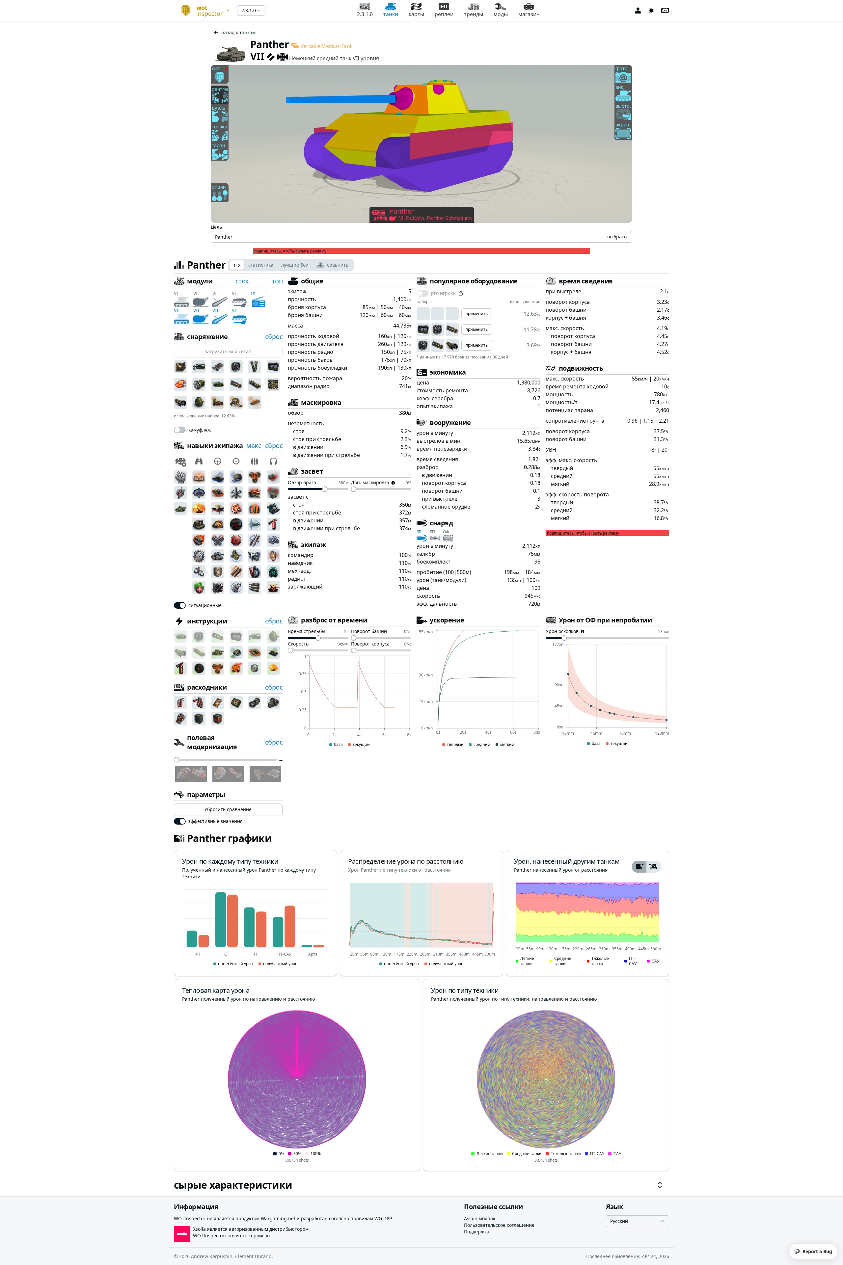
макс (253, 445)
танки (390, 14)
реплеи (444, 14)
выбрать (617, 236)
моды (501, 14)
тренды (473, 14)
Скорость (298, 644)
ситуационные (205, 605)
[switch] (180, 430)
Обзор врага (302, 483)
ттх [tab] (236, 265)
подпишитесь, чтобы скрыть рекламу (290, 251)
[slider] (176, 759)
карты (416, 14)
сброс (274, 336)
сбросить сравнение (228, 809)
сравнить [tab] (337, 265)
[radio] (639, 867)
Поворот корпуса (370, 644)
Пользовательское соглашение (499, 1225)
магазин (529, 14)
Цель (216, 227)
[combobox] (202, 10)
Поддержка (476, 1231)
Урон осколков (562, 631)
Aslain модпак (479, 1218)
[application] (349, 701)
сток (242, 281)
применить (477, 313)
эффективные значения (215, 821)
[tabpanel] (421, 734)
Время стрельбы (306, 631)
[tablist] (291, 265)
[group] (646, 867)
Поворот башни (369, 631)
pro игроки (443, 293)
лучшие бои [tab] (295, 265)
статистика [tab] (260, 265)
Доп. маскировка (370, 483)
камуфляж (199, 430)
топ (277, 281)
